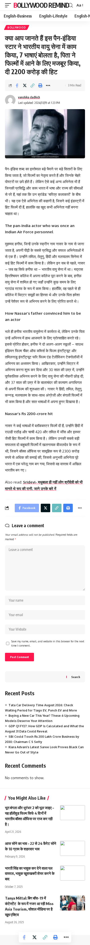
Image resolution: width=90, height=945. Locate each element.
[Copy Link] (32, 85)
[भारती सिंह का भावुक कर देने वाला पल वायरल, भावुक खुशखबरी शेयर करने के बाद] (72, 873)
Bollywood (17, 27)
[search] (70, 5)
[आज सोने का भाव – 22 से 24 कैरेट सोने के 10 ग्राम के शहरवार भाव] (72, 848)
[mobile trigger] (9, 5)
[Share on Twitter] (24, 85)
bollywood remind (41, 5)
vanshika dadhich (29, 97)
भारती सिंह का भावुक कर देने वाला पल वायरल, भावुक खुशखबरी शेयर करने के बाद (29, 873)
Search (75, 677)
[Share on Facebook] (17, 85)
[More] (48, 85)
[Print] (40, 85)
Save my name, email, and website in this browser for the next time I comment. (47, 643)
